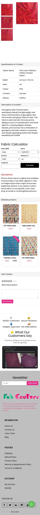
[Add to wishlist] (10, 220)
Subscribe (32, 383)
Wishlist (8, 488)
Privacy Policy (11, 460)
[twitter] (10, 505)
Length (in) (4, 163)
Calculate (30, 165)
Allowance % (25, 155)
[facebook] (4, 505)
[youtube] (27, 505)
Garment (4, 155)
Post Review (7, 301)
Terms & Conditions (13, 468)
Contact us (9, 429)
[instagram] (21, 505)
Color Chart (10, 433)
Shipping (8, 453)
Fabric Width (5, 148)
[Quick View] (16, 220)
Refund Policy (10, 457)
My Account (10, 484)
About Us (9, 426)
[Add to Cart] (5, 220)
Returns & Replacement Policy (18, 464)
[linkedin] (16, 505)
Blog (6, 437)
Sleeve (23, 148)
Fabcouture (15, 512)
